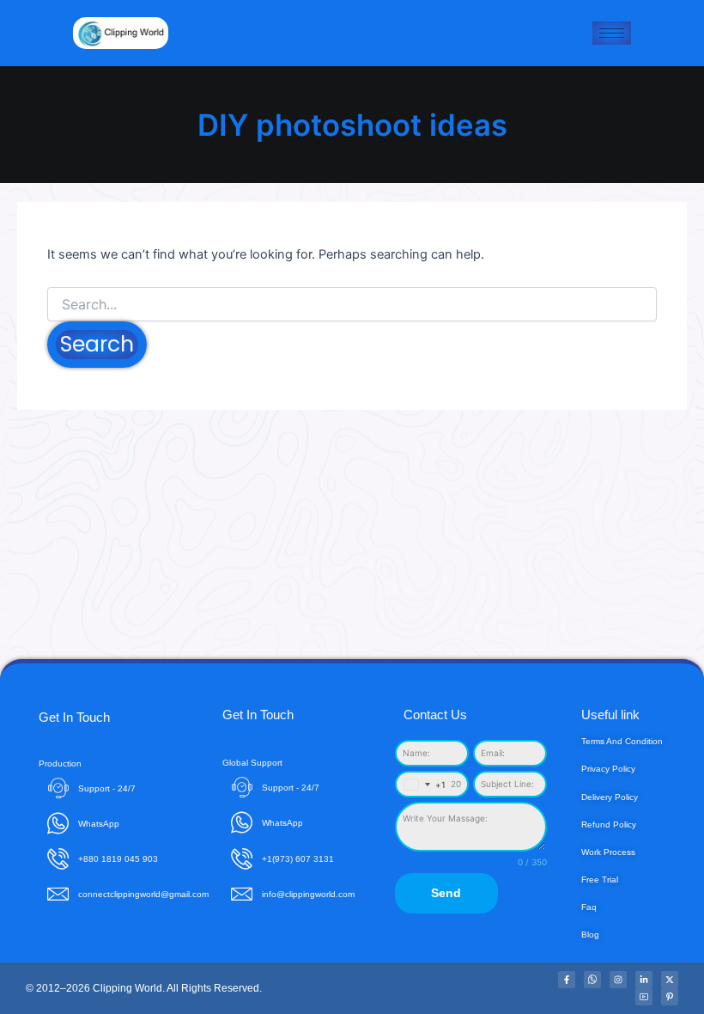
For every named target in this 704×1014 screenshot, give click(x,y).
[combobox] (422, 784)
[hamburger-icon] (611, 33)
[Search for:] (352, 304)
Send (446, 893)
